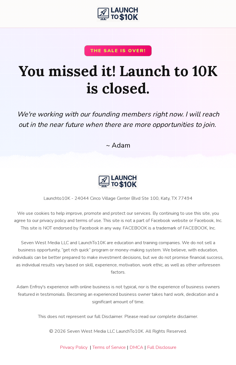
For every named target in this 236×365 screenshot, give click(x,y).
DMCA (136, 347)
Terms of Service (109, 347)
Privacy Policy (73, 347)
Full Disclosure (161, 347)
